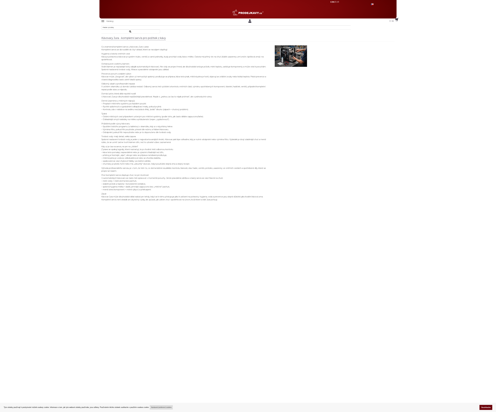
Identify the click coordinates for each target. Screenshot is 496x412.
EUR (337, 2)
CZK (332, 2)
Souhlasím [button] (486, 407)
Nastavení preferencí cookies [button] (161, 407)
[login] (250, 21)
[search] (130, 31)
